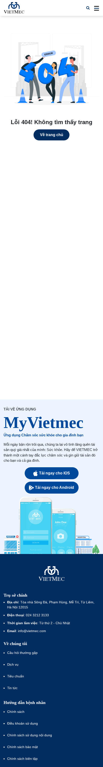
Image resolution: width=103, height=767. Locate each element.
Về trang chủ (51, 135)
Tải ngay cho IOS (54, 473)
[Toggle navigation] (95, 8)
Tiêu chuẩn (15, 676)
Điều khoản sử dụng (22, 723)
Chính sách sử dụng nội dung (29, 735)
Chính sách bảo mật (22, 747)
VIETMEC (14, 8)
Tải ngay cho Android (54, 487)
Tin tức (12, 688)
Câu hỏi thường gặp (22, 653)
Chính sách (15, 712)
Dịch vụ (12, 664)
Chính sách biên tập (23, 759)
